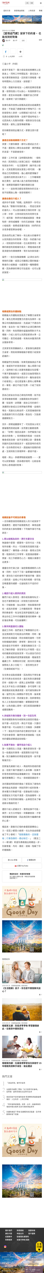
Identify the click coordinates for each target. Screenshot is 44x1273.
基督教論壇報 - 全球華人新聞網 (5, 3)
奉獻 (31, 3)
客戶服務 (31, 1233)
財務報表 (8, 1239)
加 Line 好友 (12, 859)
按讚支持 (32, 859)
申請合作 (20, 1233)
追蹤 (23, 40)
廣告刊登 (8, 1233)
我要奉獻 (13, 878)
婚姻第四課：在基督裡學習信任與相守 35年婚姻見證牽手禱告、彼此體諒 (22, 1065)
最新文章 (6, 10)
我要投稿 (31, 1230)
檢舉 (40, 40)
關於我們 (8, 1230)
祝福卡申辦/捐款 (23, 1239)
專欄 (40, 10)
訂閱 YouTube (22, 865)
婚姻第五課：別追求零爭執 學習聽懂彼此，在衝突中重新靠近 (20, 1027)
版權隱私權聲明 (23, 1236)
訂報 (27, 3)
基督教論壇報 (19, 10)
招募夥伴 (8, 1236)
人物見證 (31, 10)
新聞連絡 (20, 1230)
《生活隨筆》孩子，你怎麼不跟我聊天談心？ (21, 990)
